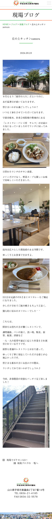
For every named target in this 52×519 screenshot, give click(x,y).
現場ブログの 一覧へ (27, 463)
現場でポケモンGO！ (17, 459)
